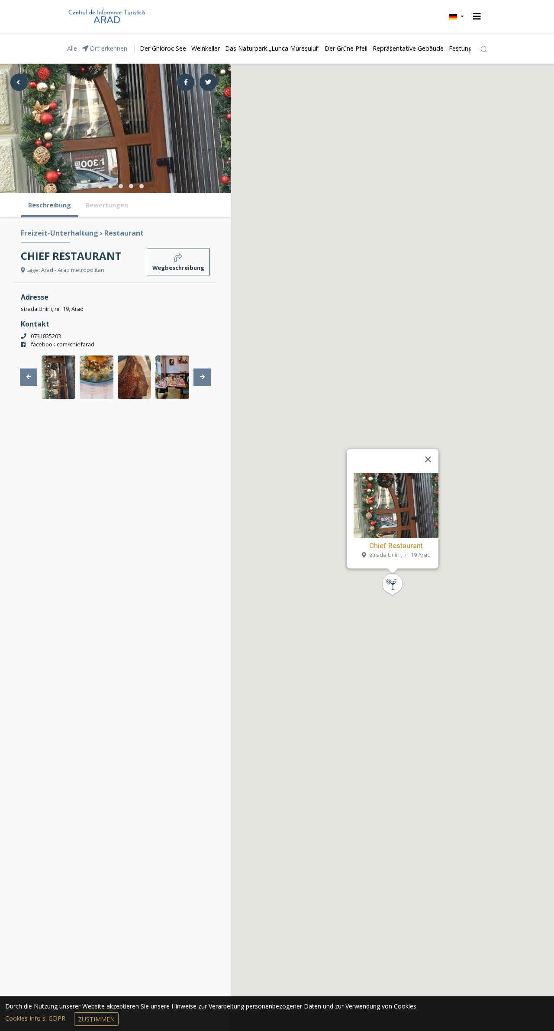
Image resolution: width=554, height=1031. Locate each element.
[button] (456, 16)
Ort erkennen (107, 48)
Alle (72, 48)
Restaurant (124, 233)
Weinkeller (205, 48)
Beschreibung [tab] (49, 205)
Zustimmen (96, 1019)
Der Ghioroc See (163, 48)
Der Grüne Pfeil (346, 48)
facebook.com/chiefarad (62, 344)
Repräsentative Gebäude (408, 48)
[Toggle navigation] (476, 16)
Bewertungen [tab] (107, 205)
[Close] (428, 459)
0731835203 (46, 336)
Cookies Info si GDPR (36, 1018)
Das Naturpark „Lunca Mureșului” (272, 48)
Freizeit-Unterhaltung (60, 233)
